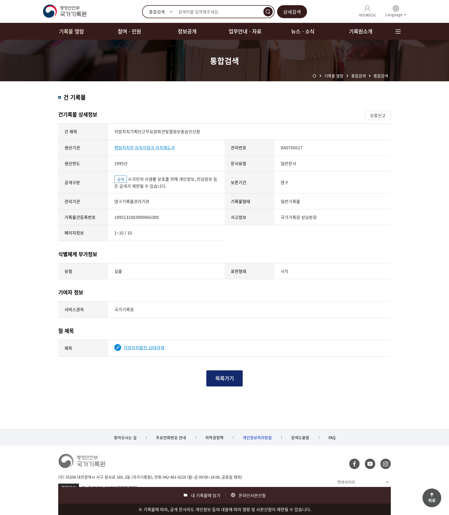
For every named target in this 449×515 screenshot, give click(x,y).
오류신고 (378, 115)
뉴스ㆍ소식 (302, 31)
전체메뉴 (397, 31)
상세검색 (292, 11)
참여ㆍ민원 (129, 31)
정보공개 (187, 31)
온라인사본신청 (252, 495)
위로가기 (431, 498)
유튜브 (370, 464)
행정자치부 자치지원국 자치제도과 (144, 147)
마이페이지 (367, 15)
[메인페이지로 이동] (64, 11)
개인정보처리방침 (257, 437)
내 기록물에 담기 (205, 495)
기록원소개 (360, 31)
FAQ (331, 437)
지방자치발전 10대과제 (144, 347)
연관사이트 (346, 482)
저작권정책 (214, 437)
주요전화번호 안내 (171, 437)
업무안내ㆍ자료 (245, 31)
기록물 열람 (71, 31)
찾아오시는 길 (125, 437)
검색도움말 (300, 437)
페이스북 (354, 464)
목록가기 (224, 378)
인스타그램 (385, 464)
